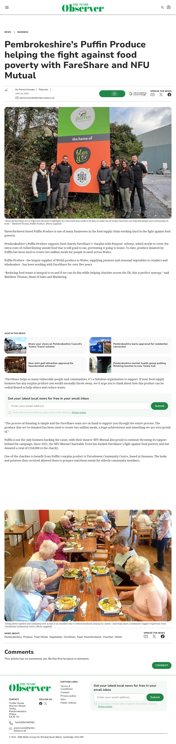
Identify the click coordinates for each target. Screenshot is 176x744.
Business (22, 32)
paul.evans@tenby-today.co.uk (25, 729)
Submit (159, 406)
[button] (7, 7)
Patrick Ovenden (27, 89)
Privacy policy (68, 695)
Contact (64, 692)
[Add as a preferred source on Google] (138, 94)
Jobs (62, 699)
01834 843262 (27, 722)
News (7, 32)
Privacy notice (79, 412)
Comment (161, 665)
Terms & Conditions (66, 688)
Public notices (68, 702)
